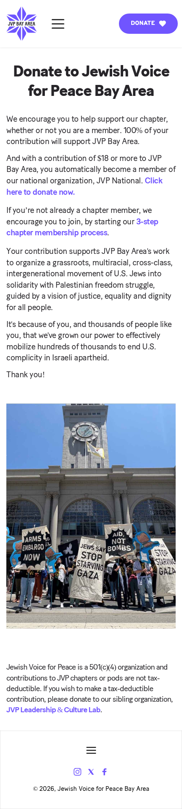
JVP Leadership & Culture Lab (53, 710)
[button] (58, 23)
